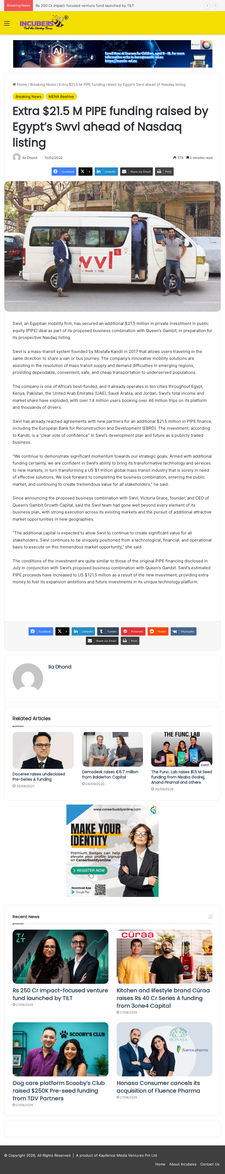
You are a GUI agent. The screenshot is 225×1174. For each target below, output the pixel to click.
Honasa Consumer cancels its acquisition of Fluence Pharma (158, 1087)
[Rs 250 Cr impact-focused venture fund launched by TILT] (60, 957)
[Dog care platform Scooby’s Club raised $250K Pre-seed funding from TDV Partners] (60, 1049)
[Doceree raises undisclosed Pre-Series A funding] (43, 750)
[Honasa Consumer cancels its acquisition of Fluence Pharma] (164, 1049)
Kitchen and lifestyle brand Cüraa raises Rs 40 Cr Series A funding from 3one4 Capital (163, 998)
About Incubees (182, 1164)
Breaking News (43, 84)
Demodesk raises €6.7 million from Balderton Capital (110, 774)
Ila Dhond (60, 666)
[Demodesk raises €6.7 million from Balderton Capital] (112, 749)
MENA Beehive (61, 96)
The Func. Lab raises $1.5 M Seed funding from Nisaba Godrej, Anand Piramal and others (181, 777)
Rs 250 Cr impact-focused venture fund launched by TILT (60, 994)
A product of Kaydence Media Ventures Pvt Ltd (116, 1155)
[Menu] (7, 25)
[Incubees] (43, 23)
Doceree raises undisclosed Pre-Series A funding (39, 776)
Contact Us (210, 1164)
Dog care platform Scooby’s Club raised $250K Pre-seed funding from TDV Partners (59, 1090)
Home (21, 84)
